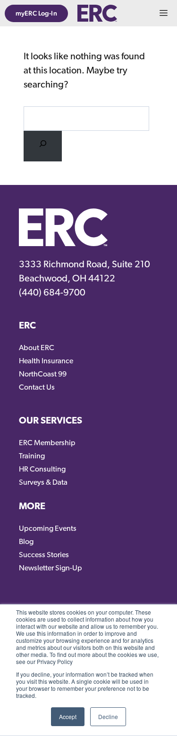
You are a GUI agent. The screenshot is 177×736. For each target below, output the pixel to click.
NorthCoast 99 (43, 374)
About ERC (36, 348)
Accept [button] (67, 716)
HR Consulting (42, 469)
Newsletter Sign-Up (50, 568)
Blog (26, 542)
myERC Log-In (36, 13)
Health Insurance (46, 361)
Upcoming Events (47, 529)
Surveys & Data (43, 483)
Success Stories (44, 555)
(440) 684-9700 (52, 293)
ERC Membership (47, 443)
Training (32, 456)
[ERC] (97, 13)
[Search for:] (43, 146)
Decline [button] (108, 716)
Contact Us (37, 388)
